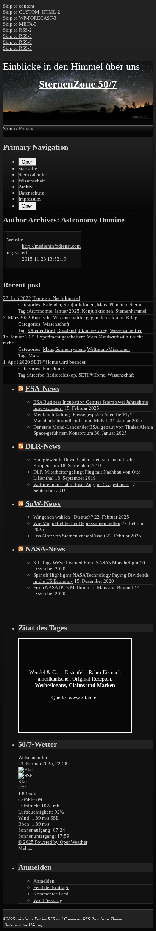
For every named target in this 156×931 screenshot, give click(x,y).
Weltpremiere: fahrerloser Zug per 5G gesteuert (81, 484)
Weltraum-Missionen (108, 349)
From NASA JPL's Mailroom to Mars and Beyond (83, 587)
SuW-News (43, 504)
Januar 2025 (67, 311)
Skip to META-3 (20, 24)
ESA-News (42, 388)
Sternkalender (33, 175)
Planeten (118, 304)
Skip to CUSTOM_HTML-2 (31, 12)
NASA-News (45, 549)
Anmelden (44, 881)
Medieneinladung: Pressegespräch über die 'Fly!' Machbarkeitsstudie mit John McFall (82, 417)
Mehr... (25, 848)
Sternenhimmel (131, 311)
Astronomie (40, 311)
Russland (66, 330)
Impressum (30, 199)
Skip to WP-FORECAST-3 (29, 18)
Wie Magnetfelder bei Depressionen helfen (76, 523)
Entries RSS (44, 919)
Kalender (52, 304)
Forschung (53, 368)
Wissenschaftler (126, 330)
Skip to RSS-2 (17, 30)
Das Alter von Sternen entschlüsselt (69, 536)
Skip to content (18, 6)
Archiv (26, 187)
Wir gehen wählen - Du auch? (63, 517)
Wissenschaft (32, 181)
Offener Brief (41, 330)
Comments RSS (77, 919)
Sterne (135, 304)
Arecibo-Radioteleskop (52, 375)
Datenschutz (31, 193)
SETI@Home (91, 375)
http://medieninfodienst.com (51, 246)
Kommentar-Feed (51, 894)
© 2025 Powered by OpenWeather (52, 842)
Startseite (27, 168)
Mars (102, 304)
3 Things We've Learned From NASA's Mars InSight (86, 562)
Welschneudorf (33, 757)
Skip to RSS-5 (17, 48)
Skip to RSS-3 (17, 36)
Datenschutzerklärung (23, 925)
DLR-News (43, 446)
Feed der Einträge (51, 887)
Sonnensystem (70, 349)
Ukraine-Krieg (93, 330)
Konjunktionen (79, 304)
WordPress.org (47, 900)
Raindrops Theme (106, 919)
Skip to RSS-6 (17, 42)
